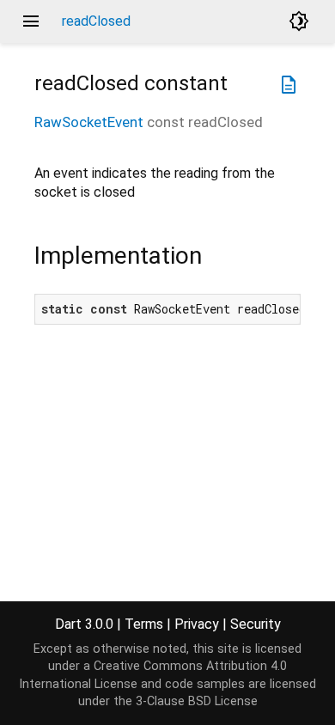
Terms (144, 624)
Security (255, 624)
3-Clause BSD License (197, 701)
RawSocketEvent (88, 122)
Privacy (196, 624)
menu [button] (31, 21)
